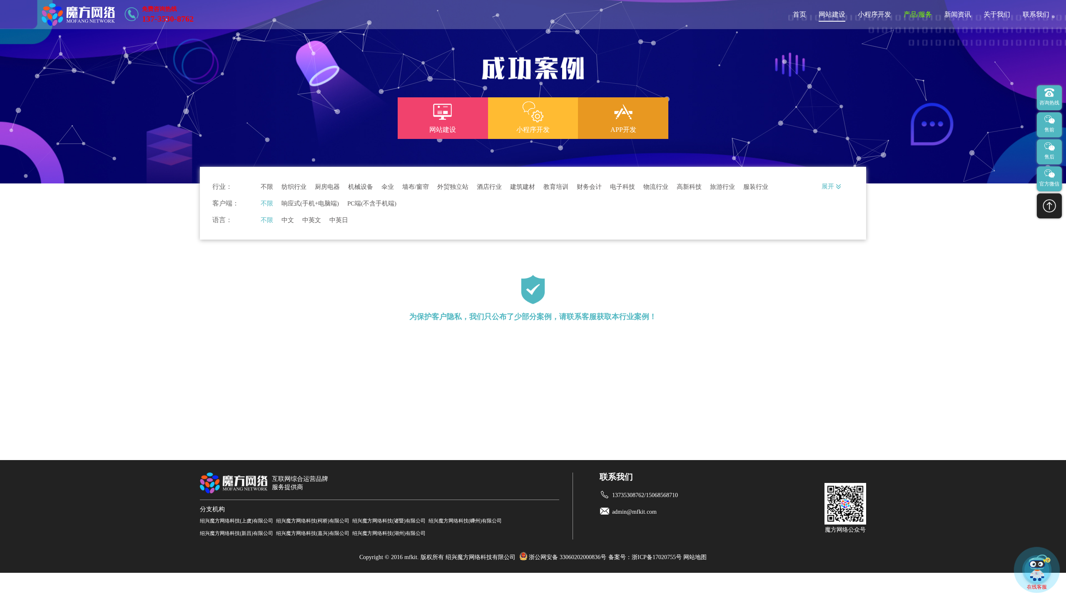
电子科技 (622, 187)
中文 (287, 220)
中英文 (311, 220)
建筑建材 (522, 187)
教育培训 (555, 187)
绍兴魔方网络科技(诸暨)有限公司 (389, 521)
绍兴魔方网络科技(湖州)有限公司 (389, 533)
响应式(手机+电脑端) (310, 203)
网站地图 (695, 557)
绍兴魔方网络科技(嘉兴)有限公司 (312, 533)
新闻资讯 (957, 14)
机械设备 (360, 187)
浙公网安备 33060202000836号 (567, 557)
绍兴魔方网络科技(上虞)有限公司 (236, 521)
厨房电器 (327, 187)
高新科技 (689, 187)
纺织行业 (293, 187)
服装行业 (755, 187)
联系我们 (1036, 14)
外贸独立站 (452, 187)
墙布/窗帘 (415, 187)
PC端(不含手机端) (371, 203)
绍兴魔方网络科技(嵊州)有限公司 (465, 521)
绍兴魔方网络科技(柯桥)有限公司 (312, 521)
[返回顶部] (1049, 205)
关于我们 (997, 14)
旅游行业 (722, 187)
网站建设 (832, 14)
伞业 (387, 187)
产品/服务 (918, 14)
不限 (267, 187)
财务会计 (589, 187)
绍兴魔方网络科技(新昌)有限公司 (236, 533)
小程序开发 (874, 14)
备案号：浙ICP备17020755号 (645, 557)
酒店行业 (489, 187)
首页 (799, 14)
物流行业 (655, 187)
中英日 (338, 220)
